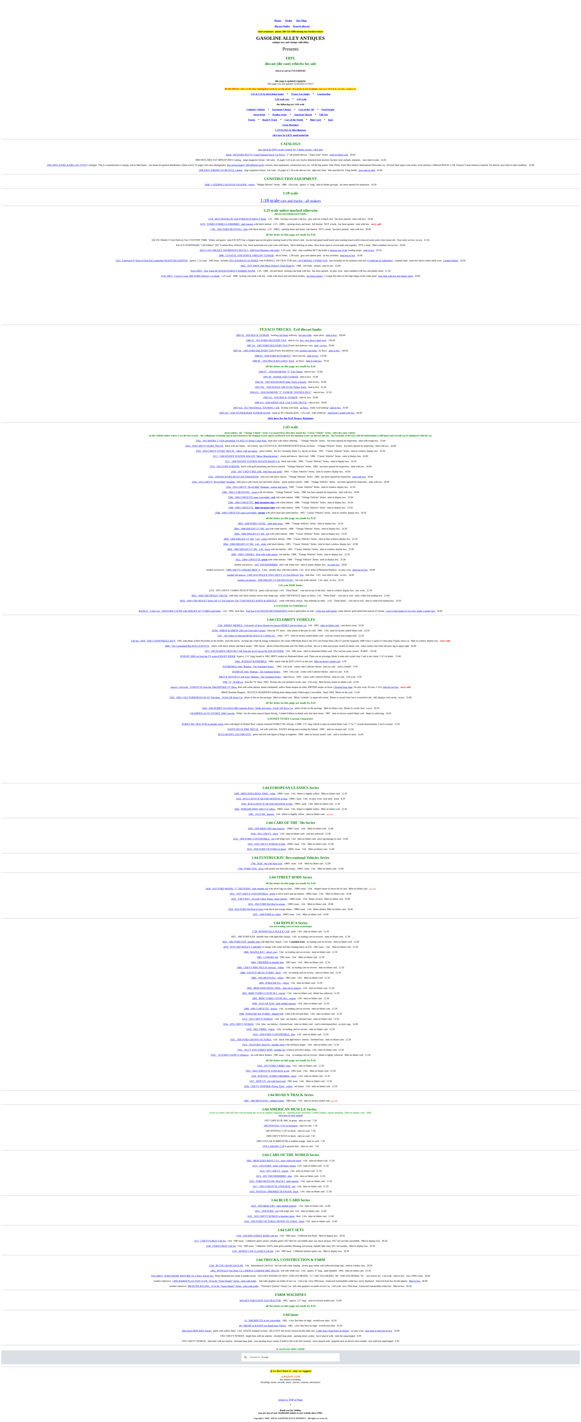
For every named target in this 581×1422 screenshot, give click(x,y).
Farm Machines (290, 125)
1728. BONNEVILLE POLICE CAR (270, 931)
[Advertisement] (290, 9)
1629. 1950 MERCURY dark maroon (266, 828)
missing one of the (338, 250)
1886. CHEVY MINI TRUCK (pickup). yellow (260, 967)
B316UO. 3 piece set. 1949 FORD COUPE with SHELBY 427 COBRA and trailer (180, 611)
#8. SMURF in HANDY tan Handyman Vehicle (262, 1325)
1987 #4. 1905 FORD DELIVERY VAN (267, 345)
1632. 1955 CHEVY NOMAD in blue (266, 844)
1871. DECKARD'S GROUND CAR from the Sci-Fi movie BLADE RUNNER (244, 651)
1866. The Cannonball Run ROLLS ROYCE (187, 646)
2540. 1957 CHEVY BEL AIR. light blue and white (256, 471)
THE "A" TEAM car (233, 682)
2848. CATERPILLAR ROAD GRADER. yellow (230, 184)
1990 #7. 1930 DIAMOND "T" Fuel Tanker (280, 371)
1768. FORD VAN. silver (251, 868)
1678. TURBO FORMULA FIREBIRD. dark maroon (226, 224)
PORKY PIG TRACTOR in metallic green (202, 724)
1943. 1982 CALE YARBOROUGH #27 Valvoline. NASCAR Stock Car (205, 697)
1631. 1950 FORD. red (266, 1211)
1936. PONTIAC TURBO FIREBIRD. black (273, 1076)
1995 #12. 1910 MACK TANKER (280, 397)
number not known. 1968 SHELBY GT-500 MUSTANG (265, 580)
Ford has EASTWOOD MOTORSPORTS (267, 611)
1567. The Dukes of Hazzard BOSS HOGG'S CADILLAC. (246, 635)
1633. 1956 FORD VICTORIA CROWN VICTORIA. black (274, 1221)
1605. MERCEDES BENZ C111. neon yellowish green (273, 1160)
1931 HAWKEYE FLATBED (243, 260)
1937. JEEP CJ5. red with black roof (267, 1081)
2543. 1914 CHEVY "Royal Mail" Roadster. (213, 482)
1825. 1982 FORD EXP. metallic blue (241, 941)
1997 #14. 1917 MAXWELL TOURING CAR (256, 407)
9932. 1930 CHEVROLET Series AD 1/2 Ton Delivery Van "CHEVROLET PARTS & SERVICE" (228, 600)
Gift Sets (323, 114)
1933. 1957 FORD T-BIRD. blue (273, 1065)
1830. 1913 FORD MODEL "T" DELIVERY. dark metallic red (237, 888)
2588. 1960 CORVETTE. (251, 502)
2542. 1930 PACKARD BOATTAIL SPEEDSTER (233, 476)
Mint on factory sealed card (327, 661)
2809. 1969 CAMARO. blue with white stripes (254, 554)
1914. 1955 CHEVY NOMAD (257, 1019)
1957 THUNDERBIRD (266, 564)
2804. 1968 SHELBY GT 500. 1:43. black (249, 549)
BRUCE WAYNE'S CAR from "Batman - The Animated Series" (250, 677)
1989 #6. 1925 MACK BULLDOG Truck (273, 361)
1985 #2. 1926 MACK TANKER (252, 335)
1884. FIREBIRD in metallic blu (267, 962)
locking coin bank (308, 350)
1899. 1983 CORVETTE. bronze (260, 1008)
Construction (323, 94)
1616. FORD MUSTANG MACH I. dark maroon (274, 1181)
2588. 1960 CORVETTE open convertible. (251, 497)
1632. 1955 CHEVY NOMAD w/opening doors (270, 1216)
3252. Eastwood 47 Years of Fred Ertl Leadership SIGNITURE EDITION (152, 260)
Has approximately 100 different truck (245, 165)
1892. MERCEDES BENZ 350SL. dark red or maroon (274, 988)
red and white (305, 335)
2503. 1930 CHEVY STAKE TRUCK (204, 446)
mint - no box (320, 345)
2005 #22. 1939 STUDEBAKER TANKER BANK (244, 413)
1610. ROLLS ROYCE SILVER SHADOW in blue (261, 798)
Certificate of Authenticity (380, 260)
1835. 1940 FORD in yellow (267, 914)
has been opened (315, 276)
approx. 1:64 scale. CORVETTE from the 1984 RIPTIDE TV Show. (204, 687)
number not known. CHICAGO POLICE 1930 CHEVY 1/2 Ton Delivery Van (265, 575)
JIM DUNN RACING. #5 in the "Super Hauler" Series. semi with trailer (223, 1286)
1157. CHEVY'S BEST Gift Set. (210, 1241)
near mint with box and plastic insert (395, 276)
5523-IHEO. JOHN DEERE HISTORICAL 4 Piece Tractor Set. (182, 1276)
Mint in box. (415, 1281)
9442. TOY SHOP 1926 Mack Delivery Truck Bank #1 (267, 265)
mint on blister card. (330, 625)
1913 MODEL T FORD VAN (312, 260)
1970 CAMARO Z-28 (273, 1146)
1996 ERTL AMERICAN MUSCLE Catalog (220, 170)
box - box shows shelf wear (313, 340)
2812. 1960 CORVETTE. (251, 559)
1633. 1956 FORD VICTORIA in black (266, 849)
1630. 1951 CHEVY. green (264, 833)
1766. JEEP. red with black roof (266, 863)
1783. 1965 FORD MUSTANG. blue (229, 229)
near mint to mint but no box (378, 1331)
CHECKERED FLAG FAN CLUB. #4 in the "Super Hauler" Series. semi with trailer (214, 1281)
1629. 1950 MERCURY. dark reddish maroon (273, 1206)
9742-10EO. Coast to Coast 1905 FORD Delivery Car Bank (190, 276)
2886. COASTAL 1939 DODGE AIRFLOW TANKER (246, 255)
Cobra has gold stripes (326, 611)
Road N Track (269, 120)
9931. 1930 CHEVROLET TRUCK (210, 595)
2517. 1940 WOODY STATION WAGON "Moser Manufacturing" (245, 456)
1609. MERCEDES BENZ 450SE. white (254, 793)
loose (330, 120)
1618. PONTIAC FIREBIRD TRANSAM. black (273, 1191)
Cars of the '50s (306, 109)
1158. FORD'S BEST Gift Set (221, 1246)
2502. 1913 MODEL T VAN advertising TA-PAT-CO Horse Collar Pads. (231, 440)
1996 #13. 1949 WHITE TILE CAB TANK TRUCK (280, 402)
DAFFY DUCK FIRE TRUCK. (243, 729)
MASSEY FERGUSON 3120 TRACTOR (260, 1300)
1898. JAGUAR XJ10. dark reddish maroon (274, 1003)
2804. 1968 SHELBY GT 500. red (251, 528)
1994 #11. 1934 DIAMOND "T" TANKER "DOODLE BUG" (281, 392)
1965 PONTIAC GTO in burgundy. (281, 1125)
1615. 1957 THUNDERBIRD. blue (274, 1176)
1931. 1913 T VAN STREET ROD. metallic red (261, 1050)
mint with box (359, 476)
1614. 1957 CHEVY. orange (273, 1171)
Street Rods (259, 114)
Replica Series (279, 114)
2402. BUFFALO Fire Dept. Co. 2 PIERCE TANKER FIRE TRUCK (244, 1270)
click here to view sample (290, 1115)
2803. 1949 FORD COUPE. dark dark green (260, 523)
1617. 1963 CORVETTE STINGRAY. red (274, 1186)
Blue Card (315, 120)
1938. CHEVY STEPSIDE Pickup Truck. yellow (268, 1086)
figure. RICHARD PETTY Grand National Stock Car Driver (255, 154)
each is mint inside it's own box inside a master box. (411, 611)
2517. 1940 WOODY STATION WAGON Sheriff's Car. (252, 461)
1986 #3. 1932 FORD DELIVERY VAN (266, 340)
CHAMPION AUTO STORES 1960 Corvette (212, 713)
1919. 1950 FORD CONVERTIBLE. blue (274, 1034)
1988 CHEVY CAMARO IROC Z (243, 570)
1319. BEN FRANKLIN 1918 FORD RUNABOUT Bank (237, 219)
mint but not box (391, 687)
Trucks (251, 120)
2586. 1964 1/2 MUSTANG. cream (240, 492)
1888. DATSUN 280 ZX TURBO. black (260, 972)
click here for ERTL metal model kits (290, 135)
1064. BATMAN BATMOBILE (251, 661)
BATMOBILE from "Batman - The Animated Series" (248, 666)
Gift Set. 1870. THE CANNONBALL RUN (153, 641)
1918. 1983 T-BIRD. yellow (260, 1029)
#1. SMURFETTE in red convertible (262, 1320)
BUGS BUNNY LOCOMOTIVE (234, 734)
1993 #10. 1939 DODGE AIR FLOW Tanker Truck (280, 387)
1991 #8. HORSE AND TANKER (280, 377)
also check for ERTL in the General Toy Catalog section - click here (290, 149)
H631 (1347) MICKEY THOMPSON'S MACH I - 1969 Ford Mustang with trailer (239, 250)
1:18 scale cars (282, 99)
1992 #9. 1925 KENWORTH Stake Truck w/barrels (280, 382)
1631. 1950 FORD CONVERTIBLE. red (254, 839)
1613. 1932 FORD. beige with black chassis (274, 1166)
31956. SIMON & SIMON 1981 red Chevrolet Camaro (239, 630)
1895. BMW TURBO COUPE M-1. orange (263, 993)
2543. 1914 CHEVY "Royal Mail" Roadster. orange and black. (257, 487)
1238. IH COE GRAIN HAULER (226, 1265)
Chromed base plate (342, 687)
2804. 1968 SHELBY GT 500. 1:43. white (245, 539)
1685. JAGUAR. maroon (261, 814)
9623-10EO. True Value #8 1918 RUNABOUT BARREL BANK (223, 271)
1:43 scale (301, 99)
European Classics (281, 109)
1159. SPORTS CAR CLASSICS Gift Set (252, 1251)
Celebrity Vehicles (255, 109)
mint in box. (334, 350)
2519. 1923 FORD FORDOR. (225, 466)
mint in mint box (314, 361)
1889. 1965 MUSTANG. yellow (267, 978)
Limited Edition (450, 260)
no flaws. (304, 407)
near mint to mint (366, 170)
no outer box (333, 564)
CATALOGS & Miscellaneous (290, 130)
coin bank (283, 335)
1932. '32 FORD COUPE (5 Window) (230, 1055)
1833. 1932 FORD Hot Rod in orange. (267, 904)
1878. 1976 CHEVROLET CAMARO (242, 947)
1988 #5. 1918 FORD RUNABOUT (272, 356)
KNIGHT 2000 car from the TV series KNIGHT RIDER (207, 656)
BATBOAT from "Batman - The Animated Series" (256, 671)
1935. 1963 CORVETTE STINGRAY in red (267, 1071)
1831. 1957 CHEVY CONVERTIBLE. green (253, 893)
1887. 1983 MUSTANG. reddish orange (264, 1100)
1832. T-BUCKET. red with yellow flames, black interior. (259, 899)
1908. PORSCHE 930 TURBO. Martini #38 (261, 1014)
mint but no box (347, 255)
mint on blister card (339, 154)
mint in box (368, 250)
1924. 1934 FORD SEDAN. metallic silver (263, 1044)
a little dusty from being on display (332, 1331)
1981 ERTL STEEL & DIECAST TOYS (67, 165)
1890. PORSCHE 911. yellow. (274, 983)
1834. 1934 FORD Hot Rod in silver (245, 909)
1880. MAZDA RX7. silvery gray (260, 952)
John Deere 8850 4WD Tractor (196, 1331)
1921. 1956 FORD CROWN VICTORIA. (251, 1039)
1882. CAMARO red (267, 957)
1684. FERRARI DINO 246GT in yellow (254, 809)
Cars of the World (293, 120)
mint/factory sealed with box (341, 413)
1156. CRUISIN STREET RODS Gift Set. (257, 1235)
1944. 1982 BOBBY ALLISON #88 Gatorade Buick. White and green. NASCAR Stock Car (247, 708)
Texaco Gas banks (300, 94)
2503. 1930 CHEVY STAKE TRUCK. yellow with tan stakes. (227, 451)
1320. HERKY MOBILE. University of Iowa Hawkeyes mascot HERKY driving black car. (262, 625)
